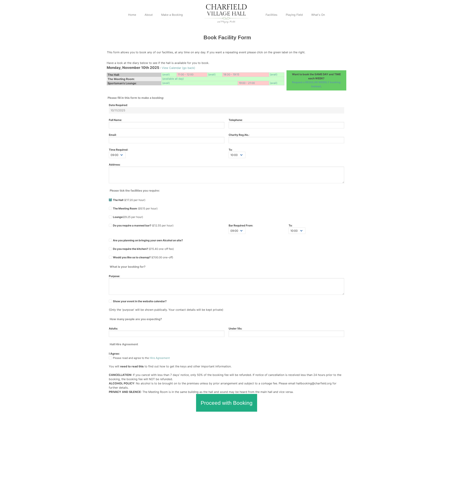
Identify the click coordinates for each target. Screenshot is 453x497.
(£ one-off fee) (143, 249)
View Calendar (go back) (178, 68)
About (149, 14)
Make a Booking (172, 14)
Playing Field (294, 14)
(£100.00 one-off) (143, 257)
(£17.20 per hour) (129, 200)
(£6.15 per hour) (135, 208)
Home (132, 14)
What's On (318, 14)
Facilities (271, 14)
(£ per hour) (143, 225)
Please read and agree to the (141, 358)
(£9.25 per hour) (128, 217)
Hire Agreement (160, 358)
